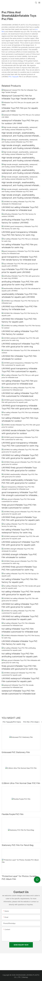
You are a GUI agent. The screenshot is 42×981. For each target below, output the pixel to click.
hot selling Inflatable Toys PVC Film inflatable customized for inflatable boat (20, 630)
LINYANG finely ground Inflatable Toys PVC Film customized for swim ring (19, 568)
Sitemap (25, 977)
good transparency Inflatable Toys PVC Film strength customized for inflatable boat (19, 494)
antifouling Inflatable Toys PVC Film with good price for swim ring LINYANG (20, 283)
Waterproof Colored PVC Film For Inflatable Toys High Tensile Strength (18, 97)
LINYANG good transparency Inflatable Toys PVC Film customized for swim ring (20, 444)
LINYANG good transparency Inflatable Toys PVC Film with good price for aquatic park (21, 407)
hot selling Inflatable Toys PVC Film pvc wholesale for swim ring (19, 246)
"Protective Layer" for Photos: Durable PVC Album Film (19, 877)
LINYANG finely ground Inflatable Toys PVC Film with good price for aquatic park (21, 518)
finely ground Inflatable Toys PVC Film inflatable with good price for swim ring (19, 667)
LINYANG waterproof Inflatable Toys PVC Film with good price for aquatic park (20, 543)
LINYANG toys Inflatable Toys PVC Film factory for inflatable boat (19, 307)
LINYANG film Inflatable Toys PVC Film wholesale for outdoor (19, 357)
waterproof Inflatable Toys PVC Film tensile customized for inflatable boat (19, 692)
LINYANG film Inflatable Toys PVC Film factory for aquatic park (19, 320)
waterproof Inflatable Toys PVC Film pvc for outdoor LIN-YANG (20, 122)
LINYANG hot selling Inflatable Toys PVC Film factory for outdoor (20, 332)
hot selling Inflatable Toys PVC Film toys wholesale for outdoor (20, 419)
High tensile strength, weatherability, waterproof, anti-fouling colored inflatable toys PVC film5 (21, 196)
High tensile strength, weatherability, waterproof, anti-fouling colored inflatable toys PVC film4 (21, 184)
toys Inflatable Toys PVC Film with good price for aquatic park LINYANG (20, 270)
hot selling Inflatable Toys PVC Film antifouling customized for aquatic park (19, 655)
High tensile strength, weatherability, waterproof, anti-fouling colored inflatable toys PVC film (21, 134)
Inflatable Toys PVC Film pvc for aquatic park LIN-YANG (20, 109)
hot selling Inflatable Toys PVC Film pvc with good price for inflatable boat (19, 382)
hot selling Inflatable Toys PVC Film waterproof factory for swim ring (18, 531)
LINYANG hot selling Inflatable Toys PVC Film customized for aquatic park (20, 617)
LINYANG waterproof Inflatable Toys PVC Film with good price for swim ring (20, 345)
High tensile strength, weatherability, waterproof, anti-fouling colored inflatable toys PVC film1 (21, 147)
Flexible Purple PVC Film (12, 814)
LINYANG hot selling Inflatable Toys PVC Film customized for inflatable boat (20, 394)
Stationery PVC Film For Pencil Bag (17, 845)
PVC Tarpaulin (14, 77)
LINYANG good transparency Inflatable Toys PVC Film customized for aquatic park (19, 370)
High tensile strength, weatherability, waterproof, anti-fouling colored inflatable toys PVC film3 (21, 171)
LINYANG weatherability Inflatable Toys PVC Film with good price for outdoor (20, 481)
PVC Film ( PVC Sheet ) (31, 722)
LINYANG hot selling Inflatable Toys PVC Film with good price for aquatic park (20, 456)
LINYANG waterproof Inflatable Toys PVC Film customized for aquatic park (20, 679)
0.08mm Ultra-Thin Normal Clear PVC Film (21, 783)
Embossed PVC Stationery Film (16, 752)
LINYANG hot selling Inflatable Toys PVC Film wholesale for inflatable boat (20, 208)
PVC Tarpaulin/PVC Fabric (12, 722)
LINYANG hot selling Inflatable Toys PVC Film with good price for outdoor (20, 605)
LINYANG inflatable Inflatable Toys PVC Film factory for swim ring (19, 642)
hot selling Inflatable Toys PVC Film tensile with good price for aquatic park (21, 593)
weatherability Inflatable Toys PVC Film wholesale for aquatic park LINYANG (19, 295)
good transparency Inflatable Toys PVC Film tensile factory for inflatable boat (19, 258)
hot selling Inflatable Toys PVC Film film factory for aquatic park (19, 580)
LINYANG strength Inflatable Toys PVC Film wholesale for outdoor (19, 555)
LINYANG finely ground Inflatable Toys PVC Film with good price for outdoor (19, 469)
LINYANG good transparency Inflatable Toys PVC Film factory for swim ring (19, 233)
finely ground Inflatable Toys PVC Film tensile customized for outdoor (19, 506)
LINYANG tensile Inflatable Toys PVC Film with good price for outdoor (20, 431)
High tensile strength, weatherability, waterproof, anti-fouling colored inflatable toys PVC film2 (21, 159)
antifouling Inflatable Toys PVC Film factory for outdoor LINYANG (18, 221)
